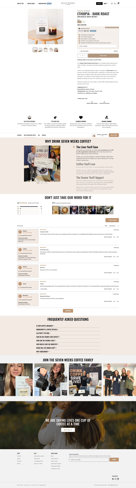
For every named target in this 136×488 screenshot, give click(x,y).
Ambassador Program (56, 463)
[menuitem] (22, 3)
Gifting (18, 458)
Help (35, 453)
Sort (106, 225)
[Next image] (48, 46)
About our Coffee (38, 463)
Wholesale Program (55, 466)
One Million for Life (55, 468)
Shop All (19, 456)
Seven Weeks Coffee (102, 485)
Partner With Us (54, 458)
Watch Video (67, 430)
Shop (18, 453)
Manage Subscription (39, 456)
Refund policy (20, 485)
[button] (83, 11)
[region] (83, 210)
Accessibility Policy (38, 461)
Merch (18, 463)
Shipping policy (42, 485)
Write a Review (114, 220)
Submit (114, 459)
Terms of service (34, 485)
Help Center (37, 458)
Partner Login (54, 461)
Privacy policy (27, 485)
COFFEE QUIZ (99, 3)
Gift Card (19, 461)
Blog (52, 456)
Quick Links (54, 453)
